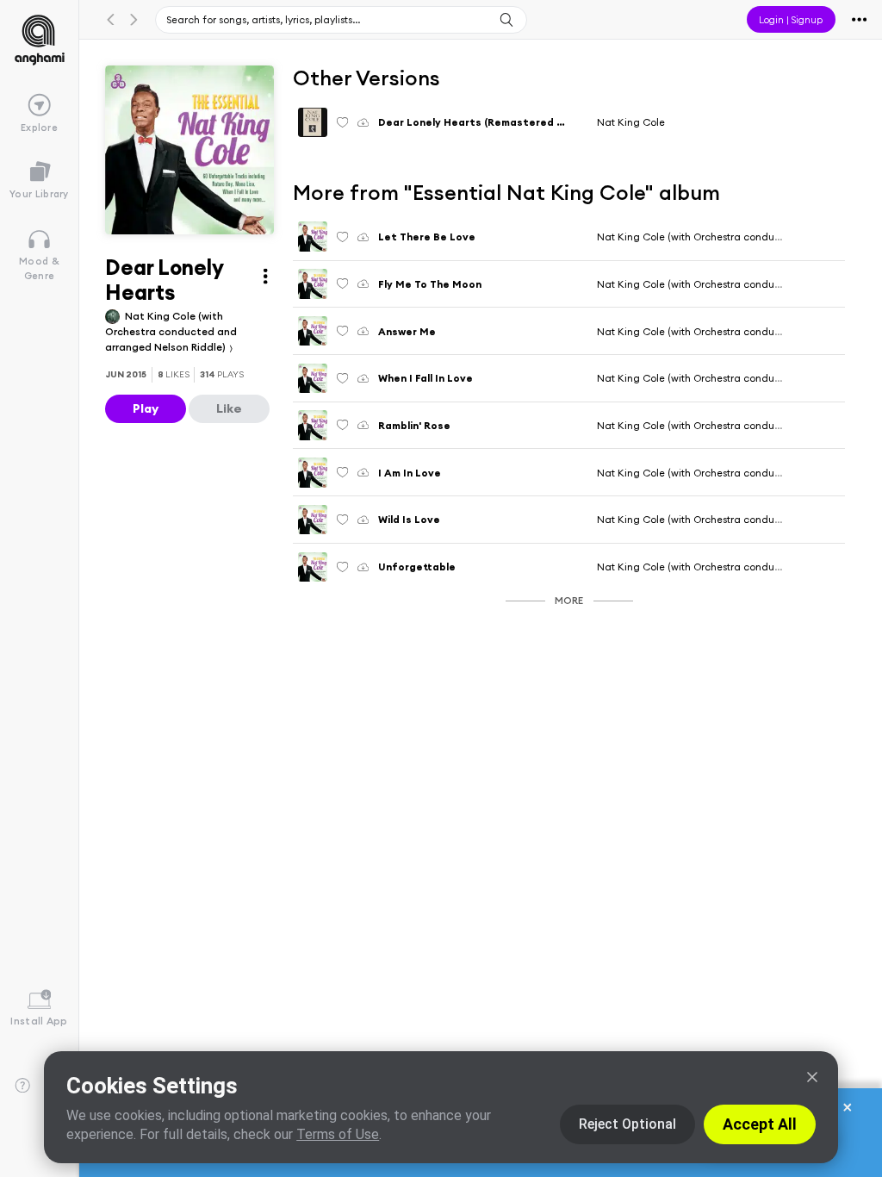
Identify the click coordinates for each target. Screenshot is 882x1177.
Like (229, 408)
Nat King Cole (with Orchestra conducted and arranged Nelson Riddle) (171, 331)
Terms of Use (337, 1134)
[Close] (812, 1077)
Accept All (760, 1124)
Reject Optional (627, 1124)
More (569, 600)
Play (145, 408)
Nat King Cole (631, 121)
